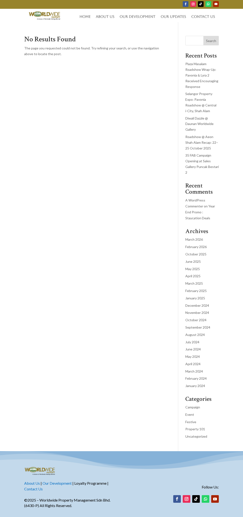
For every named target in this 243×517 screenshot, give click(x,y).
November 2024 (197, 313)
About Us (105, 17)
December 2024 (197, 305)
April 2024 (193, 364)
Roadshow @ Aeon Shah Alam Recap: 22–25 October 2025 (201, 142)
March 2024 (194, 371)
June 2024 (193, 349)
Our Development (137, 17)
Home (85, 17)
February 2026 (196, 247)
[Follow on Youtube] (216, 4)
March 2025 (194, 283)
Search (211, 41)
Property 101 (195, 429)
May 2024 (192, 356)
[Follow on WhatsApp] (208, 4)
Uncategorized (196, 436)
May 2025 (192, 269)
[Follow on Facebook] (185, 4)
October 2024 (195, 320)
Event (189, 414)
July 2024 (192, 342)
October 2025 (195, 254)
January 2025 (195, 298)
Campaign (192, 407)
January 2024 (195, 386)
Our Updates (173, 17)
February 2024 (196, 378)
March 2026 (194, 239)
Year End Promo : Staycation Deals (200, 212)
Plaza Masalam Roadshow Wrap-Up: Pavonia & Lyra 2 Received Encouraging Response (201, 75)
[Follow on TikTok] (201, 4)
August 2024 (195, 335)
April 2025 (193, 276)
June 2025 (193, 261)
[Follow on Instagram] (193, 4)
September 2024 (197, 327)
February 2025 (196, 291)
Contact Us (203, 17)
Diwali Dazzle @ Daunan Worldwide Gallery (199, 124)
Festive (190, 422)
